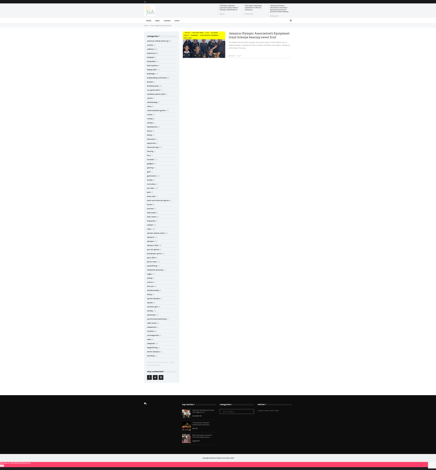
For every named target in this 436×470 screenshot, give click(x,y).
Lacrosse (150, 208)
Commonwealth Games (156, 110)
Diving (149, 135)
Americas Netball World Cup (158, 41)
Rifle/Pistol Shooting (155, 270)
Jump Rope (151, 196)
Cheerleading (152, 102)
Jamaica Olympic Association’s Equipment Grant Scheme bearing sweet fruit (259, 35)
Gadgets (150, 163)
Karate (149, 204)
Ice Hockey (151, 184)
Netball (150, 225)
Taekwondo (151, 327)
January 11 (232, 56)
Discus (149, 131)
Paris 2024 (151, 258)
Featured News (153, 147)
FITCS (148, 155)
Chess (149, 106)
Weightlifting (152, 347)
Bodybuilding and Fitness (157, 78)
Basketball (151, 61)
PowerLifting (152, 266)
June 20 (194, 428)
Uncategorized (153, 335)
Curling (149, 119)
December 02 (197, 416)
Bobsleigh (151, 74)
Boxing (149, 82)
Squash (150, 302)
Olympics (150, 237)
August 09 (195, 441)
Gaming (150, 168)
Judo (149, 192)
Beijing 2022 (151, 69)
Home (146, 25)
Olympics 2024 (152, 245)
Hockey (150, 180)
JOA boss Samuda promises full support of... (203, 411)
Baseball (150, 57)
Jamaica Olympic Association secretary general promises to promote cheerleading (279, 8)
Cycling (149, 123)
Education (151, 139)
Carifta (150, 98)
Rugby (149, 274)
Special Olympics (153, 298)
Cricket (149, 114)
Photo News (151, 262)
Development (152, 127)
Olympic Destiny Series (156, 233)
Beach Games (152, 65)
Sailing (149, 278)
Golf (148, 172)
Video (149, 339)
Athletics (150, 49)
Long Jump (151, 221)
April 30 (222, 14)
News (149, 229)
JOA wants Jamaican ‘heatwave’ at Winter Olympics (253, 7)
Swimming (151, 315)
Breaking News (153, 86)
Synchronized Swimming (156, 319)
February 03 (249, 14)
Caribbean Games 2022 (156, 94)
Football (150, 159)
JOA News (150, 188)
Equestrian (151, 143)
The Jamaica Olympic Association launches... (201, 424)
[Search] (291, 20)
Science (150, 282)
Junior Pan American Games (158, 200)
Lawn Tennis (151, 217)
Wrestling (150, 356)
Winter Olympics (153, 352)
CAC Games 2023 (153, 90)
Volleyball (151, 343)
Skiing (149, 294)
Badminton (151, 53)
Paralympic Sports (154, 253)
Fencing (150, 151)
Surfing (150, 311)
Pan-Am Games (153, 249)
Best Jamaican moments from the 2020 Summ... (202, 436)
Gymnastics (151, 176)
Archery (150, 45)
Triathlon (150, 331)
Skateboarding (153, 290)
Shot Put (150, 286)
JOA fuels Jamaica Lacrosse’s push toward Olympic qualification (229, 7)
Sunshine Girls (152, 307)
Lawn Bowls (151, 213)
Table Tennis (152, 323)
